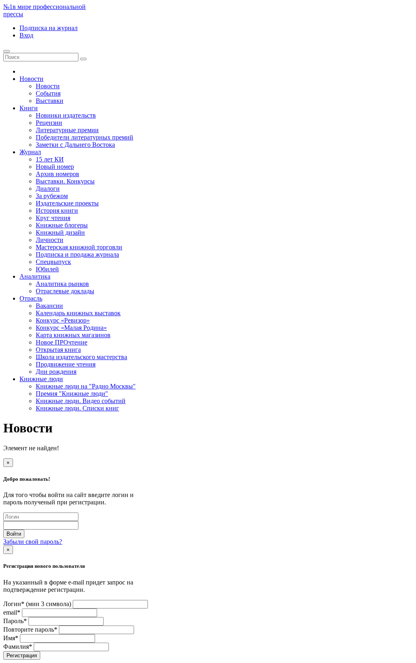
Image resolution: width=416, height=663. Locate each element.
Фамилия (17, 646)
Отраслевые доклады (65, 291)
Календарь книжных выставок (78, 313)
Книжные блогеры (62, 225)
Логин (37, 603)
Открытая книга (58, 349)
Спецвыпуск (53, 261)
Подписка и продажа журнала (77, 254)
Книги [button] (29, 108)
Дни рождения (56, 371)
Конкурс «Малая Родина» (71, 327)
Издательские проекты (67, 203)
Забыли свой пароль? (32, 541)
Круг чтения (53, 217)
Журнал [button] (30, 151)
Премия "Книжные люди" (72, 393)
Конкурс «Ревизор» (63, 320)
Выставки (49, 100)
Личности (49, 239)
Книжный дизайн (60, 232)
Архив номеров (57, 173)
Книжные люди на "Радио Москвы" (86, 386)
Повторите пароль (30, 629)
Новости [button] (31, 78)
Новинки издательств (66, 115)
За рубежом (52, 195)
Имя (10, 638)
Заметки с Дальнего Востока (75, 144)
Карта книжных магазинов (73, 335)
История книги (57, 210)
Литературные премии (67, 129)
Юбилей (47, 269)
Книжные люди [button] (41, 378)
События (48, 93)
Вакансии (49, 305)
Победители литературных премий (84, 137)
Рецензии (49, 122)
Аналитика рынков (62, 283)
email (11, 612)
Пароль (15, 620)
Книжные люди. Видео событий (81, 400)
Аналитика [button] (35, 276)
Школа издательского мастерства (81, 356)
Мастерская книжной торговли (79, 247)
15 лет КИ (50, 159)
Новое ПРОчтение (61, 342)
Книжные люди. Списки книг (77, 408)
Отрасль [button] (31, 298)
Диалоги (48, 188)
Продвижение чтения (65, 364)
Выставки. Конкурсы (65, 181)
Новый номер (55, 166)
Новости (48, 86)
